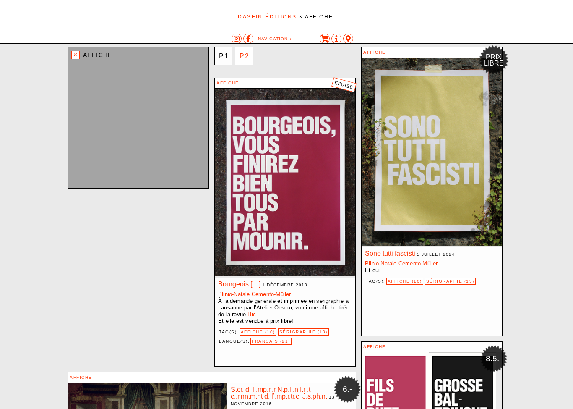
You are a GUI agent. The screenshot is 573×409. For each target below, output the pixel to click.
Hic (251, 314)
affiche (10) (405, 281)
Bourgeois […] (239, 284)
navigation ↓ (275, 39)
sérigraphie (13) (450, 281)
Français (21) (271, 341)
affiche (374, 52)
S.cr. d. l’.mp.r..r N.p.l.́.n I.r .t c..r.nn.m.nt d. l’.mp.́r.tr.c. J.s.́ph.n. (279, 393)
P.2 (244, 56)
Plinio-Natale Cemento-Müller (401, 263)
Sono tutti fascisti (390, 253)
